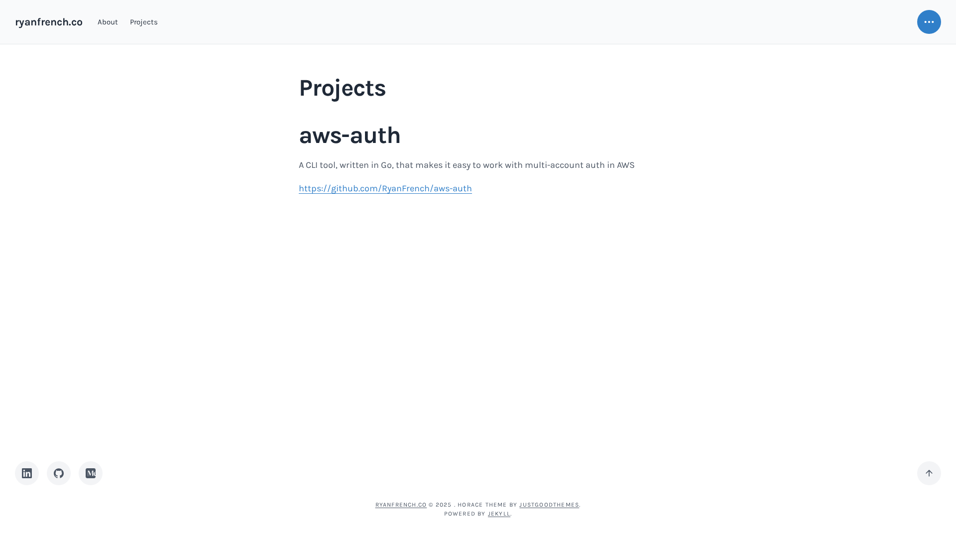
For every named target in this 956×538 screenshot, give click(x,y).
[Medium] (91, 473)
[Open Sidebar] (929, 22)
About (108, 21)
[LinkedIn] (27, 473)
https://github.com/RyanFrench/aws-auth (385, 188)
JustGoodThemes (549, 504)
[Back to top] (929, 473)
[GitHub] (59, 473)
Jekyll (499, 513)
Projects (144, 21)
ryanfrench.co (49, 21)
